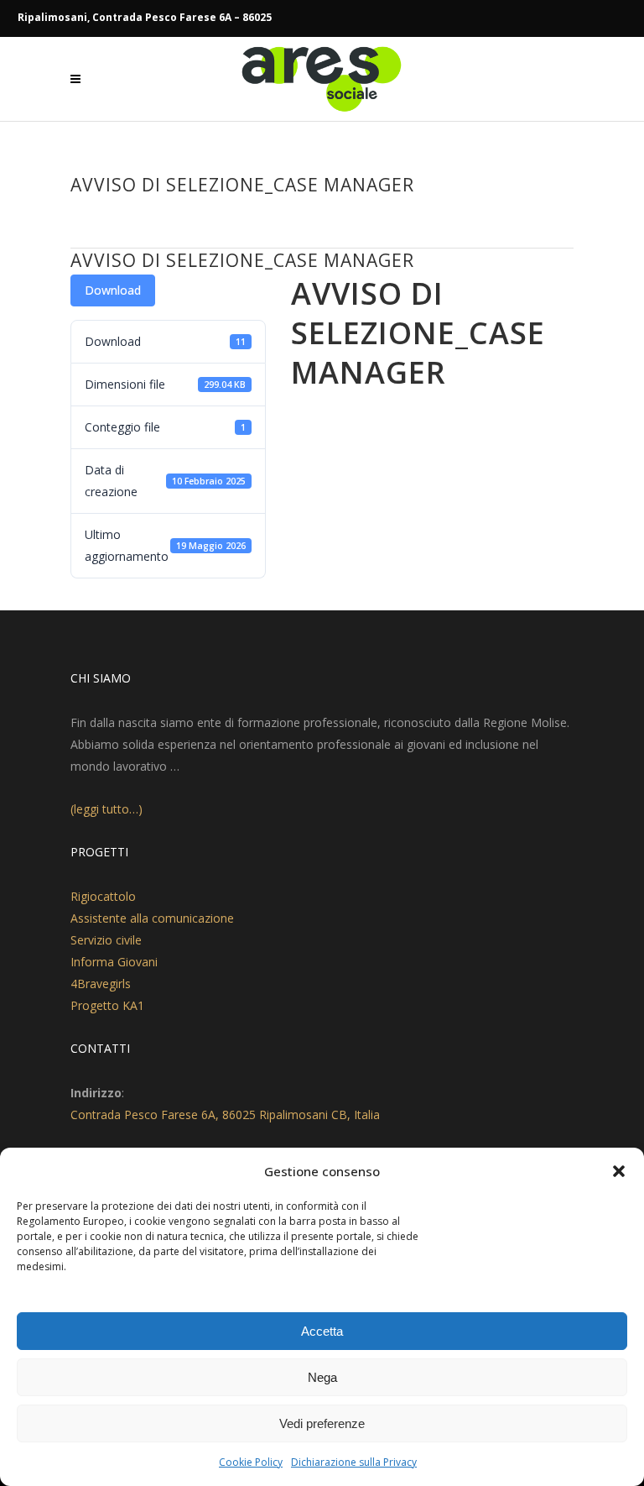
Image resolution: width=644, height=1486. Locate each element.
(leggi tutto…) (106, 809)
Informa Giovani (114, 962)
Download (113, 290)
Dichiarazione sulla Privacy (354, 1462)
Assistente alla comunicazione (152, 918)
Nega (322, 1377)
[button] (618, 1171)
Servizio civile (106, 940)
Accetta (322, 1331)
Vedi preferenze (322, 1423)
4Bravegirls (100, 984)
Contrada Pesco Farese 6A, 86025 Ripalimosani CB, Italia (225, 1114)
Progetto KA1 (107, 1005)
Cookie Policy (251, 1462)
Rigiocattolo (103, 896)
